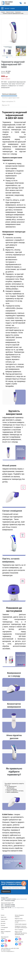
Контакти (3, 925)
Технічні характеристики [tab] (10, 98)
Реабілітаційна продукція (20, 924)
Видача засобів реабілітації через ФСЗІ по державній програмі (21, 933)
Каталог (3, 915)
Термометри (18, 12)
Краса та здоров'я (19, 929)
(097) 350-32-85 (6, 907)
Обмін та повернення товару (5, 932)
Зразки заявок (4, 919)
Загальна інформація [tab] (9, 94)
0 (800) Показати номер (8, 899)
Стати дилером (4, 927)
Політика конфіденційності (7, 951)
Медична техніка (10, 12)
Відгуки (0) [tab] (5, 105)
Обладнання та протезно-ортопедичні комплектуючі (21, 927)
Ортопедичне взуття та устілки (20, 921)
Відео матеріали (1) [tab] (8, 101)
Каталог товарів (10, 8)
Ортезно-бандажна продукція (19, 916)
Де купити (3, 923)
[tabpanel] (7, 51)
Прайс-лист (3, 917)
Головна (3, 12)
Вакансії (3, 929)
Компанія (3, 921)
